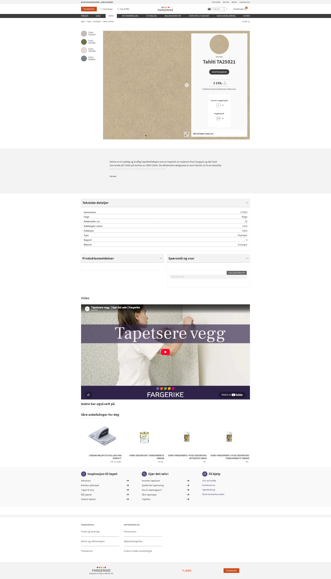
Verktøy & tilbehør (199, 15)
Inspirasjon (108, 9)
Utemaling (151, 15)
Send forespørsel (219, 71)
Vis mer (113, 176)
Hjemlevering (208, 489)
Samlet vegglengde (219, 100)
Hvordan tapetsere (151, 480)
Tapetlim (146, 499)
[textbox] (208, 277)
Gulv (98, 15)
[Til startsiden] (165, 9)
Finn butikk (216, 2)
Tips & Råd (124, 9)
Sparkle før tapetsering (153, 485)
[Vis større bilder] (186, 134)
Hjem (83, 21)
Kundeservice (245, 2)
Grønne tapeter (88, 499)
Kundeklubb (89, 9)
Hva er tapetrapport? (152, 490)
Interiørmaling (130, 15)
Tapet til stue (87, 490)
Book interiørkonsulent (213, 494)
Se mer (246, 15)
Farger (84, 15)
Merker (234, 2)
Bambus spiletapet (90, 485)
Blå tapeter (86, 494)
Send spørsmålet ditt (237, 273)
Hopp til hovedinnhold (10, 1)
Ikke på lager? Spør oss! (203, 133)
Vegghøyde (219, 113)
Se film (244, 21)
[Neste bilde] (187, 85)
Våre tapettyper (149, 494)
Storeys (219, 56)
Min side (226, 2)
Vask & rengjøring (226, 15)
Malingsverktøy (173, 15)
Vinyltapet (97, 21)
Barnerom (86, 480)
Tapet (111, 15)
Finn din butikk (209, 480)
